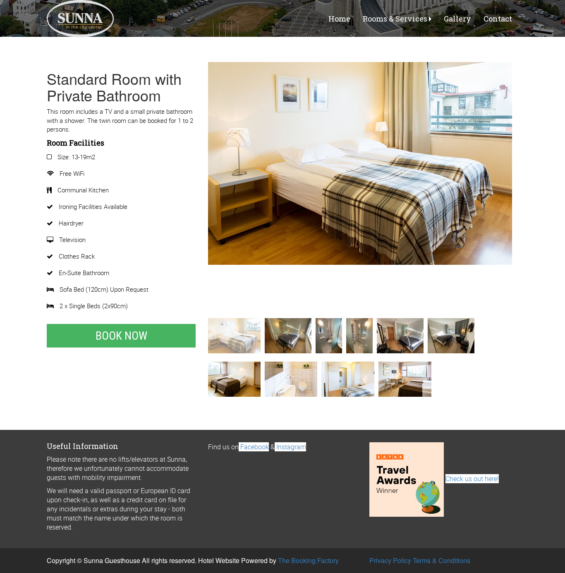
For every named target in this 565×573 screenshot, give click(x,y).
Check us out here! (472, 478)
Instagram (290, 446)
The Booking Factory (308, 560)
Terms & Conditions (441, 560)
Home (339, 19)
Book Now (121, 336)
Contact (498, 19)
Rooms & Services (396, 19)
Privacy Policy (390, 560)
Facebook (254, 446)
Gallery (457, 19)
